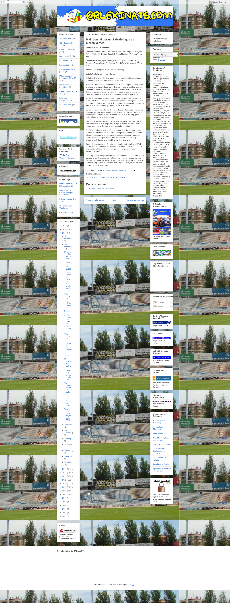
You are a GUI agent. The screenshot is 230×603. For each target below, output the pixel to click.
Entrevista (63, 65)
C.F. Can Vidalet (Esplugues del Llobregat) (159, 451)
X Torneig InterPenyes (64, 99)
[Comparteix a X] (93, 174)
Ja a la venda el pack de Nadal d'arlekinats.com (67, 281)
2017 (64, 226)
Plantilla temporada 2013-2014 (67, 86)
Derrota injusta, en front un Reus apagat (67, 323)
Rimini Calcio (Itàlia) (161, 464)
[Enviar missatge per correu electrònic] (133, 170)
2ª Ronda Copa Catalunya (65, 207)
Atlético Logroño (159, 433)
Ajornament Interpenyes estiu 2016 (67, 414)
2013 (64, 472)
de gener (69, 462)
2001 (64, 516)
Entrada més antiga (135, 200)
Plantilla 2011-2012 (67, 212)
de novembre (68, 245)
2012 (64, 476)
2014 (64, 469)
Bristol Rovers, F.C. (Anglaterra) (161, 439)
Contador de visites (67, 158)
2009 (64, 487)
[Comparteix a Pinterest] (99, 174)
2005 (64, 502)
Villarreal (121, 178)
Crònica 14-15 (65, 56)
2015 (64, 233)
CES (115, 178)
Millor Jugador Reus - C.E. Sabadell (67, 301)
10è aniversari (65, 39)
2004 (64, 505)
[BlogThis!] (90, 174)
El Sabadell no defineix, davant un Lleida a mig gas (67, 369)
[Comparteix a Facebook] (96, 174)
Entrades (160, 302)
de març (68, 450)
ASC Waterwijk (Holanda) (159, 421)
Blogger (132, 585)
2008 (64, 491)
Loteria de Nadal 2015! (67, 265)
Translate (162, 60)
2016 (64, 229)
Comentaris (161, 306)
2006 (64, 498)
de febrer (69, 456)
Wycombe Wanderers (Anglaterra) (162, 469)
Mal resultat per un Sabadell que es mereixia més (67, 394)
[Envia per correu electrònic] (87, 174)
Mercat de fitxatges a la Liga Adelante (68, 185)
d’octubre (68, 425)
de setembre (68, 431)
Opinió (66, 311)
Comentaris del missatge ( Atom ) (121, 207)
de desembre (68, 237)
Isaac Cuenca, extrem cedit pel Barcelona (66, 192)
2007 (64, 494)
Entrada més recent (95, 200)
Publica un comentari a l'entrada (101, 189)
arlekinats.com (65, 105)
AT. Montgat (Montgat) (158, 428)
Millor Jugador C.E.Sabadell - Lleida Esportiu (67, 343)
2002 (64, 512)
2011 (64, 480)
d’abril (67, 444)
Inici (115, 200)
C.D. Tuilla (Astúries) (161, 444)
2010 (64, 483)
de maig (68, 439)
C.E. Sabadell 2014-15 (103, 178)
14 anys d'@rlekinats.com (67, 255)
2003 (64, 509)
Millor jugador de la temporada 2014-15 (68, 77)
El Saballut (64, 61)
